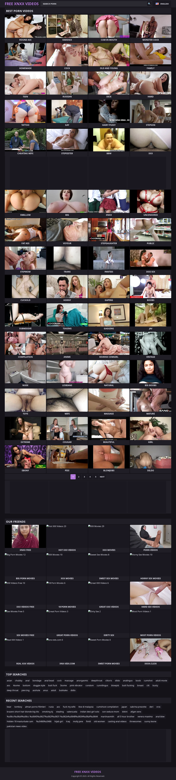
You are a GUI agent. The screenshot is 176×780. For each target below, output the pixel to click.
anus (45, 690)
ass (8, 685)
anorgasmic (82, 680)
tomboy (18, 706)
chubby (18, 680)
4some (16, 685)
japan (124, 706)
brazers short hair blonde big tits (23, 711)
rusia (51, 706)
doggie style (39, 685)
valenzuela (72, 711)
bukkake (63, 690)
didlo (73, 690)
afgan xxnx (136, 711)
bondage (37, 680)
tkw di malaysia (85, 706)
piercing (26, 690)
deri (151, 706)
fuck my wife (69, 706)
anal (27, 680)
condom (90, 685)
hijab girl (59, 721)
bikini (124, 711)
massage (69, 680)
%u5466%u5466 (43, 721)
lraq (68, 721)
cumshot (148, 680)
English (164, 3)
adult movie (161, 680)
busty (155, 685)
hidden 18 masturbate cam (20, 721)
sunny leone (150, 721)
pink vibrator (76, 685)
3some (63, 685)
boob (138, 680)
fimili (88, 721)
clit (148, 685)
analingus (128, 680)
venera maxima (145, 716)
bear (9, 706)
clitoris (108, 680)
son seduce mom (110, 711)
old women (99, 721)
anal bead (49, 680)
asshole (36, 690)
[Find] (149, 4)
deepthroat (96, 680)
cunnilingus (102, 685)
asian (9, 680)
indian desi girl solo (89, 711)
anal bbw (160, 716)
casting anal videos (117, 721)
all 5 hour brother (126, 716)
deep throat (12, 690)
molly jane (78, 721)
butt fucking (128, 685)
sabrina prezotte (138, 706)
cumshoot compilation (108, 706)
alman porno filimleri (35, 706)
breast (140, 685)
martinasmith (107, 716)
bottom (26, 685)
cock (59, 680)
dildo (117, 680)
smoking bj (47, 711)
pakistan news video (17, 726)
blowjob (115, 685)
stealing (60, 711)
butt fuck (52, 685)
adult (53, 690)
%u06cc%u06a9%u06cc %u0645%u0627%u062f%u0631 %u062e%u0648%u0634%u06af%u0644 (52, 716)
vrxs (158, 706)
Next (102, 477)
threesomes (135, 721)
